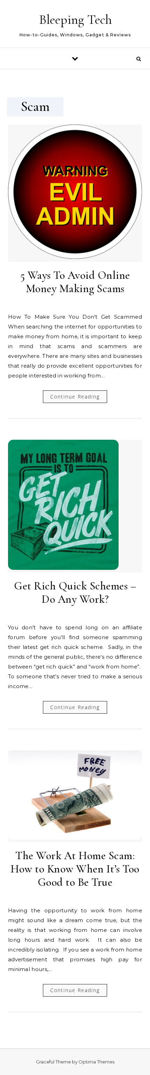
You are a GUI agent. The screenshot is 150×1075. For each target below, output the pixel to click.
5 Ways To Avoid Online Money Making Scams (75, 281)
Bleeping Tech (75, 20)
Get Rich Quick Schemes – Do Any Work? (75, 592)
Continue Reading (75, 396)
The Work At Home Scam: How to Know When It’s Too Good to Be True (75, 869)
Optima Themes (96, 1062)
